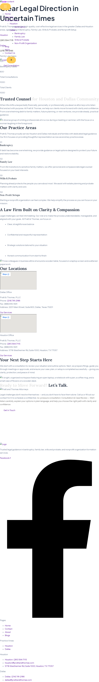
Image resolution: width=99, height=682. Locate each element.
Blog (7, 46)
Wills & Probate (21, 40)
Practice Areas (12, 20)
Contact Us (10, 53)
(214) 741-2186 (13, 300)
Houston (14, 23)
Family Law (19, 36)
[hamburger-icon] (5, 6)
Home (8, 14)
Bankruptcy (19, 27)
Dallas (12, 30)
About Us (9, 17)
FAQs (7, 50)
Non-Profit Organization (25, 43)
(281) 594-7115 (13, 344)
